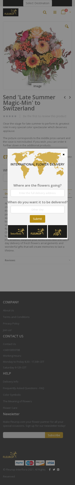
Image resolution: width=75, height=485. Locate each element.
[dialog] (38, 242)
